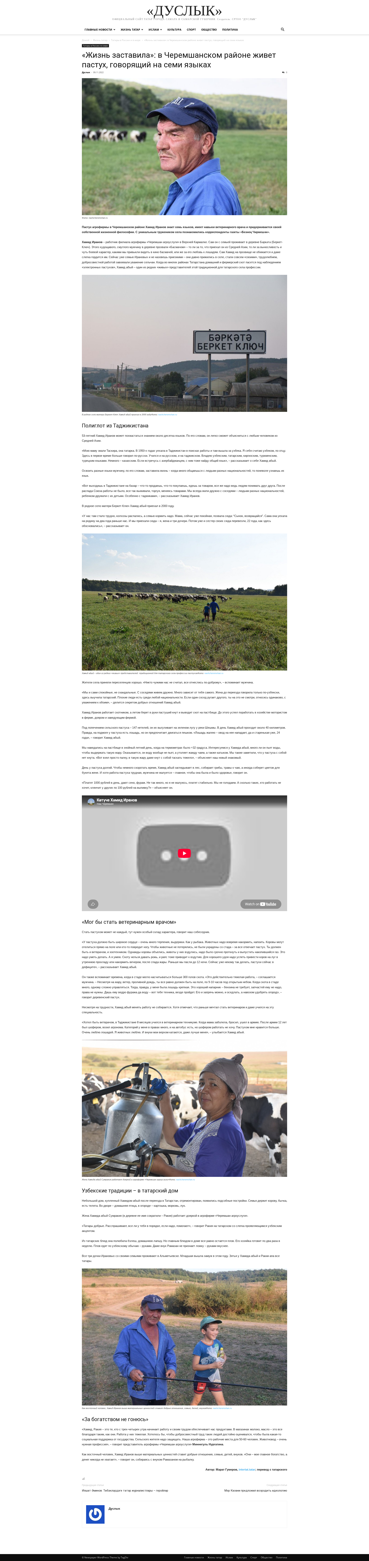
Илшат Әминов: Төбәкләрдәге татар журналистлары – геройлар (125, 1490)
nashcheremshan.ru (167, 414)
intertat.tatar (247, 1469)
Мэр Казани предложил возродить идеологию (255, 1490)
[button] (282, 30)
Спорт (191, 29)
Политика (230, 29)
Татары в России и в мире (125, 40)
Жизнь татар (130, 29)
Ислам (154, 29)
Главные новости (98, 29)
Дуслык (86, 72)
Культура (174, 29)
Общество (209, 29)
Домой (85, 40)
